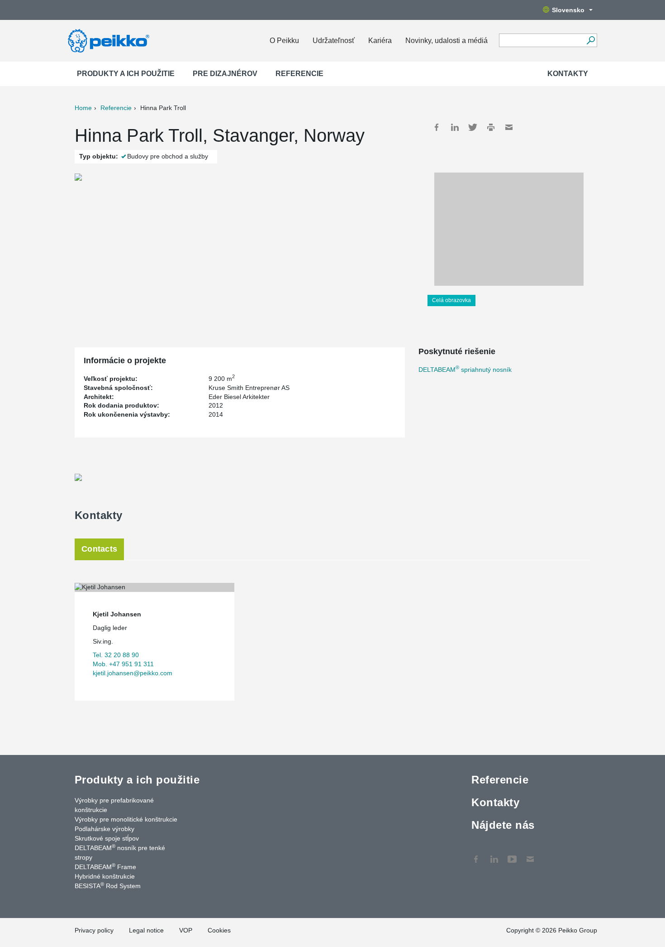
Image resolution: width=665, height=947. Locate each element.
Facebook (436, 127)
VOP (185, 930)
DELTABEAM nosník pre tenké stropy (120, 852)
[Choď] (590, 40)
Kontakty (567, 73)
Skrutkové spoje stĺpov (107, 838)
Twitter (472, 127)
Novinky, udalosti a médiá (446, 40)
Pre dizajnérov (225, 73)
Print (490, 127)
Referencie (299, 73)
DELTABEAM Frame (105, 866)
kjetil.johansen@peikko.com (132, 673)
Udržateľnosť (334, 40)
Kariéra (380, 40)
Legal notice (146, 930)
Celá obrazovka (451, 300)
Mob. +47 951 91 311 (123, 664)
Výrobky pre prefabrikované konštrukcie (114, 805)
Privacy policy (94, 930)
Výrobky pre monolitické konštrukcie (126, 819)
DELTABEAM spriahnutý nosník (465, 369)
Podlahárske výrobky (104, 828)
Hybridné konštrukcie (105, 876)
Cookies (219, 930)
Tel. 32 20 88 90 (116, 655)
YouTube (512, 854)
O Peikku (284, 40)
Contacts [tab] (99, 548)
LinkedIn (454, 127)
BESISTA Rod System (108, 885)
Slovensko (568, 10)
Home (83, 107)
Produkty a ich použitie (126, 73)
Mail (508, 127)
